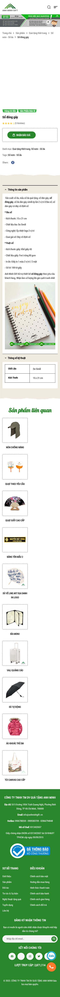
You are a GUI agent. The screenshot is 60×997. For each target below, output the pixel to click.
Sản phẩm (20, 33)
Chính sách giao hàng (39, 899)
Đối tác (5, 887)
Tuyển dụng (7, 904)
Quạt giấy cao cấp (14, 520)
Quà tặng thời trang (38, 33)
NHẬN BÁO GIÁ (23, 135)
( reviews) (20, 123)
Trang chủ (7, 33)
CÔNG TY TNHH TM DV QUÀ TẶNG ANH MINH (32, 980)
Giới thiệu (6, 876)
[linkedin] (21, 956)
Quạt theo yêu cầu (15, 483)
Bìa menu (15, 633)
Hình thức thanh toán (39, 887)
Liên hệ (5, 910)
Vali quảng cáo (15, 670)
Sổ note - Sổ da (38, 148)
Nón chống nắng (15, 447)
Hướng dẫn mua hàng (39, 882)
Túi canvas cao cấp (15, 779)
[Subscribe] (53, 938)
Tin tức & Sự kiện (10, 893)
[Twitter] (39, 956)
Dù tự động (15, 706)
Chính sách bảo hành (39, 893)
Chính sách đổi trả (38, 904)
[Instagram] (30, 956)
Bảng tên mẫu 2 (15, 556)
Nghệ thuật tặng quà (11, 899)
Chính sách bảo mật (39, 876)
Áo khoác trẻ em (15, 743)
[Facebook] (12, 956)
